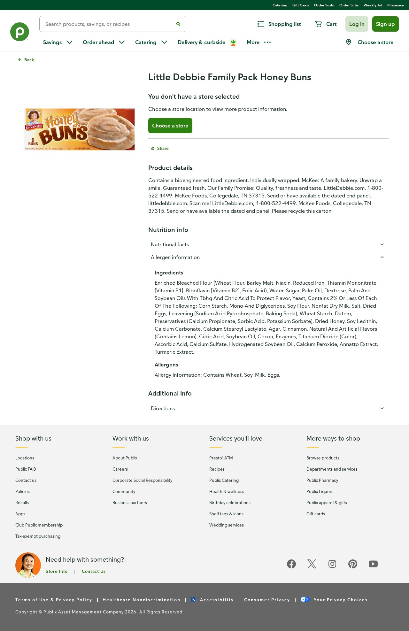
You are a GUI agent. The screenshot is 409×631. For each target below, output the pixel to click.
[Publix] (19, 33)
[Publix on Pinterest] (353, 567)
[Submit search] (178, 24)
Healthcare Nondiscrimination (142, 599)
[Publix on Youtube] (373, 567)
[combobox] (109, 24)
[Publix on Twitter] (312, 567)
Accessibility (216, 599)
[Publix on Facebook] (291, 567)
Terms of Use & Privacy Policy (53, 599)
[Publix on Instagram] (332, 567)
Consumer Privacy (267, 599)
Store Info (57, 571)
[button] (356, 24)
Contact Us (94, 571)
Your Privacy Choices (340, 599)
